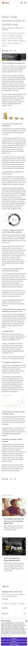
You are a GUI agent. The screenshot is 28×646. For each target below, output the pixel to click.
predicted (8, 273)
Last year (4, 314)
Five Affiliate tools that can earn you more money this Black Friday (14, 521)
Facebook (6, 603)
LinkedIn (14, 603)
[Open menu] (25, 3)
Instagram (22, 603)
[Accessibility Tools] (21, 3)
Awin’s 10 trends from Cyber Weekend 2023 (12, 559)
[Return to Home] (5, 2)
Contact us (5, 599)
